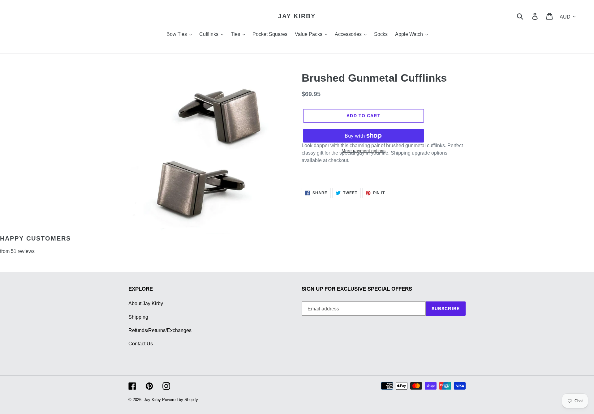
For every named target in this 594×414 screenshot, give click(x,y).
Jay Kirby (297, 16)
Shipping (138, 317)
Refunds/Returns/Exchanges (160, 330)
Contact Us (140, 343)
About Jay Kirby (145, 303)
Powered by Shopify (180, 399)
